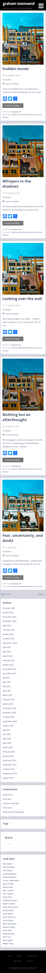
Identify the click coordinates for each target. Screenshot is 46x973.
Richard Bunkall (9, 877)
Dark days (7, 799)
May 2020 (7, 738)
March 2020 (8, 747)
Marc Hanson (8, 890)
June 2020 (7, 734)
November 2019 (9, 765)
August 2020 (8, 725)
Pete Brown (8, 870)
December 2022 (9, 669)
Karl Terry (7, 937)
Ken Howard (8, 893)
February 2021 (9, 699)
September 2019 (10, 773)
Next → (42, 594)
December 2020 (9, 708)
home (10, 956)
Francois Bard (8, 867)
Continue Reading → (13, 105)
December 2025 (9, 617)
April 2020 (7, 743)
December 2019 (9, 760)
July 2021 (6, 677)
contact (29, 961)
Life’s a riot (7, 808)
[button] (42, 4)
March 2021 (8, 695)
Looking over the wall (22, 298)
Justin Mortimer (9, 917)
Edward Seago (9, 927)
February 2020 (9, 751)
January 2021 (8, 704)
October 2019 (8, 769)
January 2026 (8, 612)
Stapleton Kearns (10, 900)
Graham (8, 79)
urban (40, 586)
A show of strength (11, 803)
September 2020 (10, 721)
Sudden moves (15, 68)
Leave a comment (12, 84)
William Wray (8, 943)
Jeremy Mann (8, 910)
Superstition (8, 794)
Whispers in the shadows (16, 184)
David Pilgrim (8, 920)
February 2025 (9, 630)
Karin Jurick (7, 897)
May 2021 (7, 686)
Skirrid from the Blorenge (13, 812)
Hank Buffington (10, 874)
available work (32, 956)
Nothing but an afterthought (16, 417)
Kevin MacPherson (10, 907)
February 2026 (9, 608)
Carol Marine (8, 913)
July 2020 (6, 730)
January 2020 (8, 756)
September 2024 (10, 643)
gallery (19, 956)
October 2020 (8, 717)
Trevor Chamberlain (11, 880)
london (31, 115)
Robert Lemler (9, 903)
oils (36, 115)
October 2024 (8, 638)
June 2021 (7, 682)
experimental (23, 115)
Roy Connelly (8, 884)
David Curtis (8, 887)
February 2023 (9, 660)
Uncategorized (15, 112)
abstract (15, 115)
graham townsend (18, 3)
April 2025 (7, 625)
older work (17, 961)
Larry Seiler (7, 930)
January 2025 (8, 634)
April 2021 (7, 691)
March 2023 (8, 656)
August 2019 (8, 778)
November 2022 (9, 673)
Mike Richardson (9, 923)
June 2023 (7, 647)
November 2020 (9, 712)
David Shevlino (9, 933)
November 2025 (9, 621)
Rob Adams (8, 864)
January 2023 (8, 665)
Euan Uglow (8, 940)
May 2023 (7, 651)
